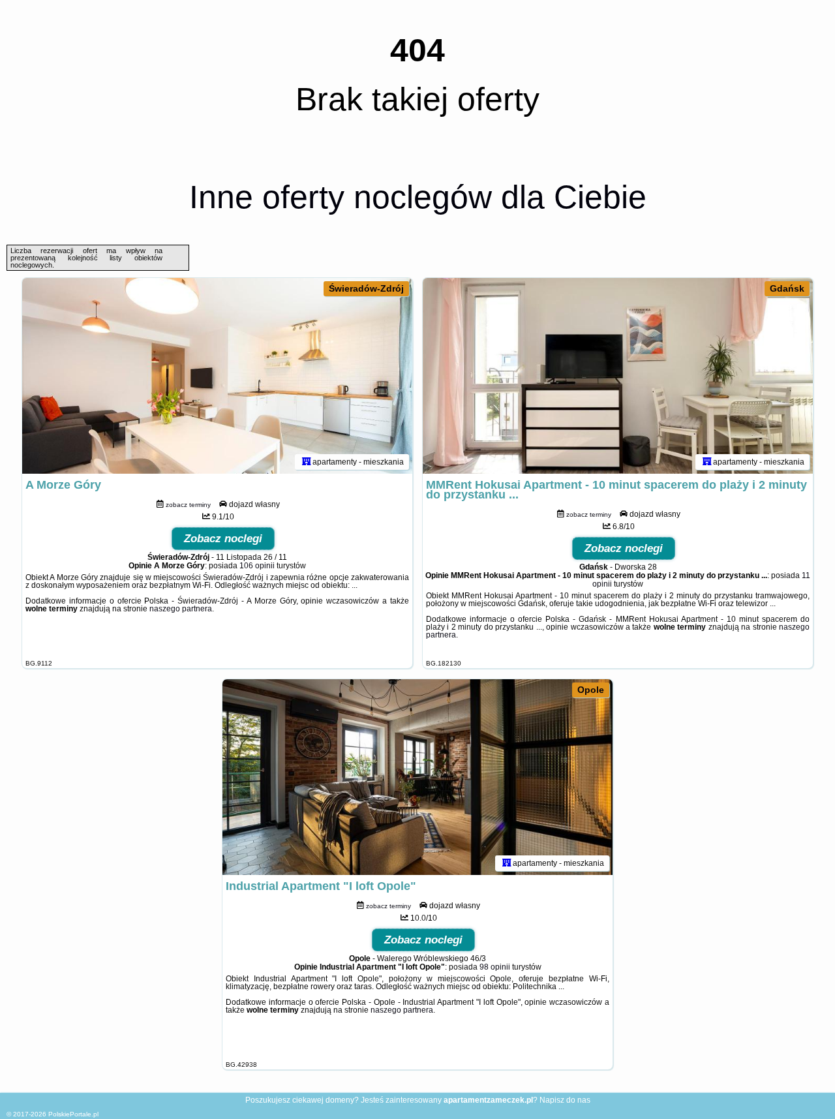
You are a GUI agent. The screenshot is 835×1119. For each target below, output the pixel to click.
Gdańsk (787, 288)
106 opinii (257, 565)
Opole (590, 689)
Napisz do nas (564, 1100)
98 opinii (494, 967)
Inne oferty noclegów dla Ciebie (417, 197)
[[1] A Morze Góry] (217, 376)
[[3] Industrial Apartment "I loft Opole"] (417, 777)
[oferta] (306, 462)
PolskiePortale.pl (73, 1114)
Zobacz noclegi (223, 538)
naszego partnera (180, 608)
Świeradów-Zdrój (366, 288)
